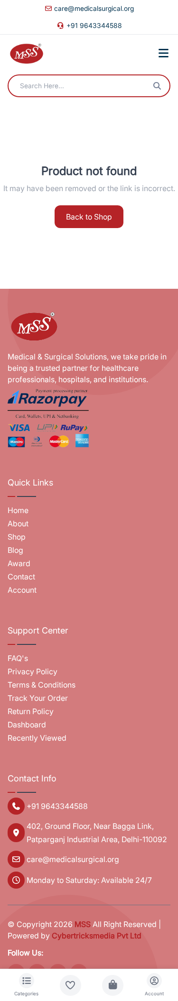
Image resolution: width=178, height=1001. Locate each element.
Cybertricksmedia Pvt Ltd (96, 935)
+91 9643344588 (94, 25)
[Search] (157, 86)
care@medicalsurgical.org (94, 8)
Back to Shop (89, 216)
